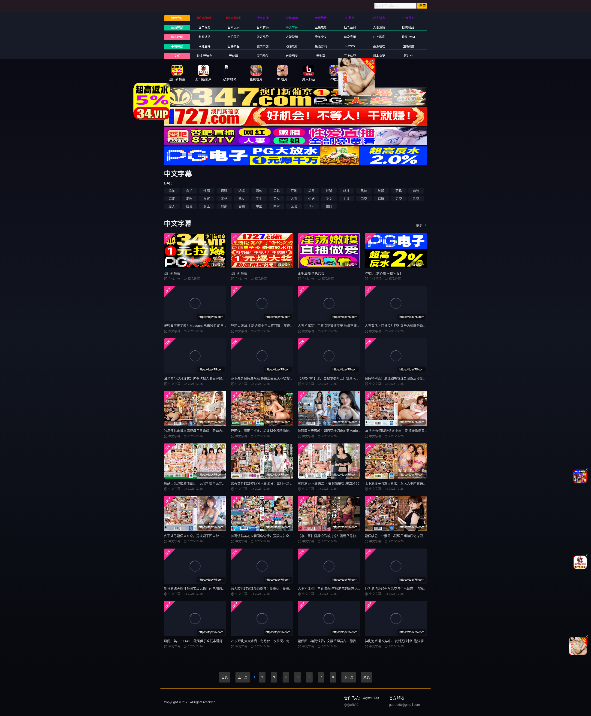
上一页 (242, 677)
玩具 (398, 191)
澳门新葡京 (172, 273)
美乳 (276, 191)
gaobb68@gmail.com (404, 705)
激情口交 (263, 46)
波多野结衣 (204, 56)
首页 (224, 677)
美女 (276, 198)
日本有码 (263, 27)
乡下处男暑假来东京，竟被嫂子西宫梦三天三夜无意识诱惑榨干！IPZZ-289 (217, 536)
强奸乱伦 (263, 37)
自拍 (189, 191)
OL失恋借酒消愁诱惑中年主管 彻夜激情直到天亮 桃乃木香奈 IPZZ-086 (415, 431)
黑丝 (364, 191)
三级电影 (321, 27)
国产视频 (205, 27)
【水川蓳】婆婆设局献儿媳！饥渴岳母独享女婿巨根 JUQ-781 (342, 536)
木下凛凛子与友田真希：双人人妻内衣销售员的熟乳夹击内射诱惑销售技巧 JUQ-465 (425, 483)
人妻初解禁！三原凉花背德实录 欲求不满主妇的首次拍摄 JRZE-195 (346, 326)
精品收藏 (177, 37)
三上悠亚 (350, 56)
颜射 (224, 206)
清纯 (259, 191)
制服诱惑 (205, 37)
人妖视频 (292, 37)
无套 (294, 206)
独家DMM (408, 37)
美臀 (311, 191)
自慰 (416, 191)
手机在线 (177, 46)
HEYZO (350, 46)
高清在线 (177, 27)
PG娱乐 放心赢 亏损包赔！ (384, 273)
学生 (259, 198)
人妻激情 (379, 27)
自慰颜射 (408, 46)
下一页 (348, 677)
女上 (206, 206)
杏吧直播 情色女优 (311, 273)
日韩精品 (234, 46)
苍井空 (408, 56)
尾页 (366, 677)
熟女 (241, 198)
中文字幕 (292, 27)
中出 (259, 206)
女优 (177, 56)
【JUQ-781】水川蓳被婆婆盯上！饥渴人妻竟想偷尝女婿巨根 (341, 378)
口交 (364, 198)
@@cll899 (351, 705)
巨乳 (294, 191)
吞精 (241, 206)
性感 (206, 191)
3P (311, 206)
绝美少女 (321, 37)
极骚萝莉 (321, 46)
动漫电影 (292, 46)
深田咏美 (263, 56)
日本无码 (234, 27)
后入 (172, 206)
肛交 (189, 206)
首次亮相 (350, 37)
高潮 (172, 198)
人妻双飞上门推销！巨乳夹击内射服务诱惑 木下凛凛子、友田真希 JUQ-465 (419, 326)
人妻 (294, 198)
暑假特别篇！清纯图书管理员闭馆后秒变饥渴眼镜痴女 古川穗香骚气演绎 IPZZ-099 (424, 378)
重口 (329, 206)
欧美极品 (408, 27)
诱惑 (241, 191)
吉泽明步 (292, 56)
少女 (329, 198)
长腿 (329, 191)
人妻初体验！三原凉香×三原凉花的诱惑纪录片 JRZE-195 (338, 588)
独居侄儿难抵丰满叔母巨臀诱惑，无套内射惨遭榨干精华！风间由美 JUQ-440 (219, 431)
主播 (346, 198)
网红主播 (205, 46)
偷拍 (172, 191)
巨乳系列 (350, 27)
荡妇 (224, 198)
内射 (276, 206)
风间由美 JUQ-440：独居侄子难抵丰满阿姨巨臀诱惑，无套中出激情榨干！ (217, 641)
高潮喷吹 (379, 46)
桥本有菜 (379, 56)
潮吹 (189, 198)
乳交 (416, 198)
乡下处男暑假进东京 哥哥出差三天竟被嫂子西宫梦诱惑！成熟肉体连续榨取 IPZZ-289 (291, 378)
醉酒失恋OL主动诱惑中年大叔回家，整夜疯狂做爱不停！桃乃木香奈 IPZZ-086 (287, 326)
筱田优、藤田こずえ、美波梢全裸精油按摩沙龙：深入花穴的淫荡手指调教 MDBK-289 (292, 431)
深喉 (381, 198)
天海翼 (320, 56)
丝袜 (346, 191)
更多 (419, 225)
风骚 (224, 191)
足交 (398, 198)
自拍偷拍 (234, 37)
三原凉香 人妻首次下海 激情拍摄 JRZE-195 (328, 483)
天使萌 (233, 56)
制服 (381, 191)
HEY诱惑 (379, 37)
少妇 (311, 198)
